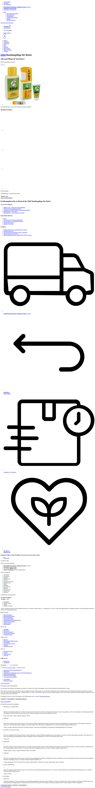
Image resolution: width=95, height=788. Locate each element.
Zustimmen (3, 699)
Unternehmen (7, 679)
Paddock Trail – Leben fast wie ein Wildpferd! (14, 207)
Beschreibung (5, 191)
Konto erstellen (7, 33)
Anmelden (6, 629)
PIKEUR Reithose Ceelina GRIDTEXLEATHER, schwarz (18, 235)
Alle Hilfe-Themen (11, 20)
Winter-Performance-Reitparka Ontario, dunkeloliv (15, 232)
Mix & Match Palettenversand (11, 641)
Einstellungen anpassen (21, 699)
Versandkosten (10, 16)
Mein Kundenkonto (8, 617)
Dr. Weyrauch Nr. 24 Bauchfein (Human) (13, 221)
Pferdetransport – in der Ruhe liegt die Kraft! (14, 212)
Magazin (6, 639)
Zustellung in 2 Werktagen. (10, 9)
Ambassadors (7, 642)
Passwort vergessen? (8, 632)
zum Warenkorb (7, 4)
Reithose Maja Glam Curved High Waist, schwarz (15, 229)
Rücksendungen (10, 15)
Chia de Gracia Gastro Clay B (11, 233)
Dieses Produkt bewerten (6, 198)
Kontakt (8, 19)
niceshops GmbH (11, 667)
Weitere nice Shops (8, 680)
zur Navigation (7, 1)
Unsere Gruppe (7, 654)
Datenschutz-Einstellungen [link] (10, 675)
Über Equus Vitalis (8, 651)
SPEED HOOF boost (9, 222)
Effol (3, 55)
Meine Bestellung (8, 614)
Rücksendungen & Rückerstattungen (12, 620)
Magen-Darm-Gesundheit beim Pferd (12, 208)
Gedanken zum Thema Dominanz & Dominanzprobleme (17, 210)
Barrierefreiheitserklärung (10, 674)
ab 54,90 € (17, 7)
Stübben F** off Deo (9, 224)
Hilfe (5, 12)
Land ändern (15, 665)
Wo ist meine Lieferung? (9, 633)
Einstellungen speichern (6, 785)
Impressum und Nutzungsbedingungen (13, 670)
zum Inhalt (6, 3)
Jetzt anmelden (7, 28)
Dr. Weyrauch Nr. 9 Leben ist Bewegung (13, 220)
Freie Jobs (6, 655)
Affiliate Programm (8, 646)
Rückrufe (6, 645)
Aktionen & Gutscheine (9, 621)
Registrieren (6, 630)
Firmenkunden (7, 624)
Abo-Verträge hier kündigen (10, 677)
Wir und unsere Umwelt (9, 643)
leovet (5, 218)
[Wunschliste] (5, 35)
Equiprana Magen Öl (8, 231)
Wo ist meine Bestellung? (12, 13)
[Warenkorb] (49, 37)
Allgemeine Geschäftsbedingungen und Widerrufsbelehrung (18, 673)
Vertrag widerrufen (5, 683)
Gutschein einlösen (8, 634)
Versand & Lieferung (8, 619)
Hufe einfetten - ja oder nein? (10, 211)
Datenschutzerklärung (45, 696)
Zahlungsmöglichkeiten (12, 17)
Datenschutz (6, 671)
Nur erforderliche (11, 699)
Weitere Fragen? (7, 623)
